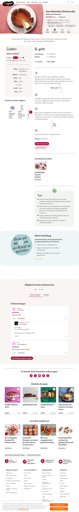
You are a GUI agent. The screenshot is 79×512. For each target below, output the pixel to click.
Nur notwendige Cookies (58, 505)
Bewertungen (35, 295)
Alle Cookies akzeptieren (58, 509)
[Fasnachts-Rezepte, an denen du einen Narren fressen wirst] (30, 436)
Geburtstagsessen (70, 26)
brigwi (19, 308)
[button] (14, 309)
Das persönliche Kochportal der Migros (15, 454)
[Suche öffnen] (68, 2)
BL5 (18, 343)
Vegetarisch (51, 26)
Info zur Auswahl (23, 58)
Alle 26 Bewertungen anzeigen (22, 358)
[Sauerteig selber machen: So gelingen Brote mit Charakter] (66, 436)
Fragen (46, 295)
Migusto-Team (24, 323)
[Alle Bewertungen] (49, 17)
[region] (39, 506)
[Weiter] (30, 112)
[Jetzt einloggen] (72, 2)
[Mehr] (65, 318)
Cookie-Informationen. (23, 509)
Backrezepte (60, 26)
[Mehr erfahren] (41, 175)
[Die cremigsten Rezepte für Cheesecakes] (12, 436)
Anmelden (40, 259)
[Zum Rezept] (12, 400)
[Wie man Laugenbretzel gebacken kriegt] (48, 436)
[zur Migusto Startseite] (8, 2)
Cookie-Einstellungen (47, 494)
